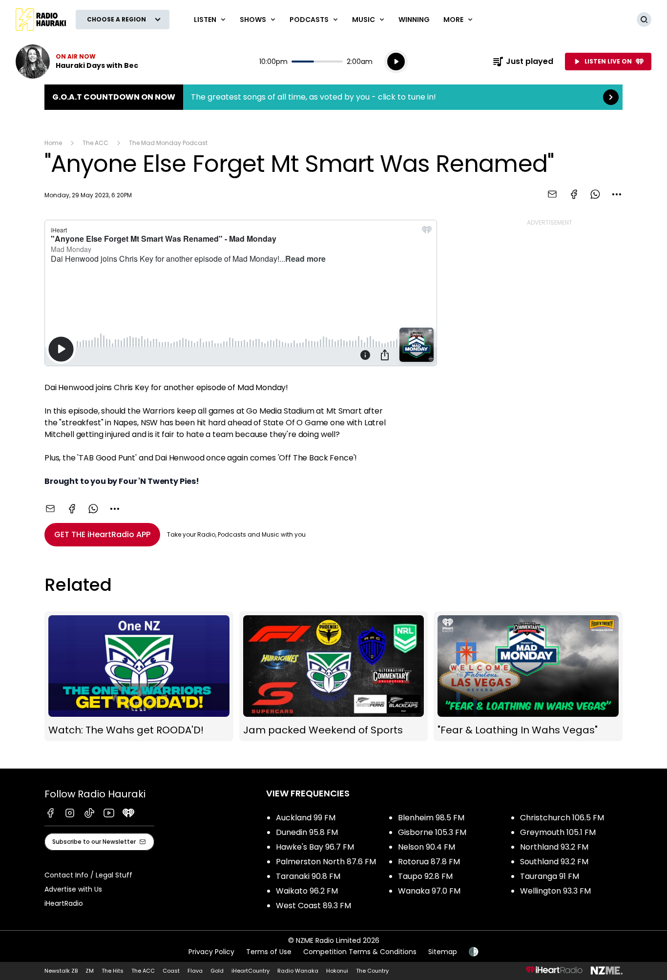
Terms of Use (269, 952)
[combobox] (617, 194)
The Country (372, 971)
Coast (171, 971)
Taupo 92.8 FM (425, 876)
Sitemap (442, 952)
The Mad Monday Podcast (168, 143)
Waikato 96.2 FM (307, 891)
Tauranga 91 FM (549, 876)
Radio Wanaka (297, 971)
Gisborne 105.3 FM (432, 832)
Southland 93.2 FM (554, 861)
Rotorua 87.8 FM (429, 861)
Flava (195, 971)
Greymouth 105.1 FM (558, 832)
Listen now (77, 61)
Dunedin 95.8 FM (307, 832)
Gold (217, 971)
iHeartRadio (63, 903)
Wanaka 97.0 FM (429, 891)
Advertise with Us (73, 889)
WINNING (414, 19)
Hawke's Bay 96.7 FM (315, 847)
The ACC (95, 143)
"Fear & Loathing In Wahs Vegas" (528, 676)
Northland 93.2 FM (554, 847)
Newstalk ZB (61, 971)
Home (53, 143)
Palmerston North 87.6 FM (326, 861)
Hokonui (337, 971)
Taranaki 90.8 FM (308, 876)
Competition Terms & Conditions (360, 952)
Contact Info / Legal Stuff (88, 875)
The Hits (113, 971)
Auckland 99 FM (305, 817)
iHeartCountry (250, 971)
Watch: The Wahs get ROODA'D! (138, 676)
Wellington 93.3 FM (555, 891)
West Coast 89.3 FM (313, 905)
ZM (89, 971)
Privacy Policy (211, 952)
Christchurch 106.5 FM (562, 817)
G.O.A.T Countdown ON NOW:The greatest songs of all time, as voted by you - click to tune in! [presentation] (333, 97)
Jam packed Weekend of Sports (333, 676)
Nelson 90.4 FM (426, 847)
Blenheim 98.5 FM (431, 817)
